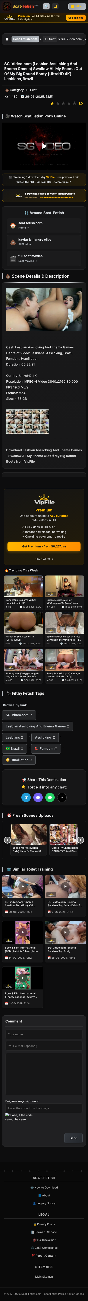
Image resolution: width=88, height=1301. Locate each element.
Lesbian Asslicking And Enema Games (36, 726)
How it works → (44, 558)
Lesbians (13, 737)
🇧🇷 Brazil (13, 748)
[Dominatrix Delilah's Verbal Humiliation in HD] (23, 586)
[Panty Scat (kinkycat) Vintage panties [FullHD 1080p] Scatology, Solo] (64, 660)
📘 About (44, 1195)
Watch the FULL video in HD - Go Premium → (44, 182)
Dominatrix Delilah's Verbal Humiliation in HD (21, 601)
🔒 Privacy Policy (44, 1224)
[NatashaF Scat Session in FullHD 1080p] (23, 623)
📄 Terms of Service (44, 1232)
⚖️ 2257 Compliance (44, 1247)
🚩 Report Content (44, 1255)
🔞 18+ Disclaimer (44, 1240)
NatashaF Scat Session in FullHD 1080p (20, 638)
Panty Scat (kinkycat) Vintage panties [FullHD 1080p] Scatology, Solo (63, 675)
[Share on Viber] (38, 797)
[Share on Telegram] (26, 797)
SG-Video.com (17, 715)
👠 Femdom (44, 748)
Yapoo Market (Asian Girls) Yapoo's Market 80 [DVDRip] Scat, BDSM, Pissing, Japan (28, 853)
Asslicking (43, 737)
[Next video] (80, 840)
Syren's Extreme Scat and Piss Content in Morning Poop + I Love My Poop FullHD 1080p (63, 638)
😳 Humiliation (17, 760)
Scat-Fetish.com (25, 39)
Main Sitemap (44, 1276)
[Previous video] (7, 840)
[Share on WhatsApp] (50, 797)
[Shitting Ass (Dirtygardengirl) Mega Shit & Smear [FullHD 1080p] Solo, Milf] (23, 660)
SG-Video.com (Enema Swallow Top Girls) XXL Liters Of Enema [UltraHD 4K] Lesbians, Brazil (21, 903)
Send (73, 1138)
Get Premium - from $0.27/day (44, 546)
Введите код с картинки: (22, 1101)
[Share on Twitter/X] (62, 797)
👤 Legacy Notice (44, 1203)
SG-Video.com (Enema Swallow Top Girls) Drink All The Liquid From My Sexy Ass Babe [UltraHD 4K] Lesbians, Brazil (65, 903)
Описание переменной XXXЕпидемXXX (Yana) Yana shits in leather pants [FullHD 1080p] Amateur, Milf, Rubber (63, 601)
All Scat (50, 39)
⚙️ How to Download (44, 1187)
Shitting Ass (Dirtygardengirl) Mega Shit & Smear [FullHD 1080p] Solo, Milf (22, 675)
